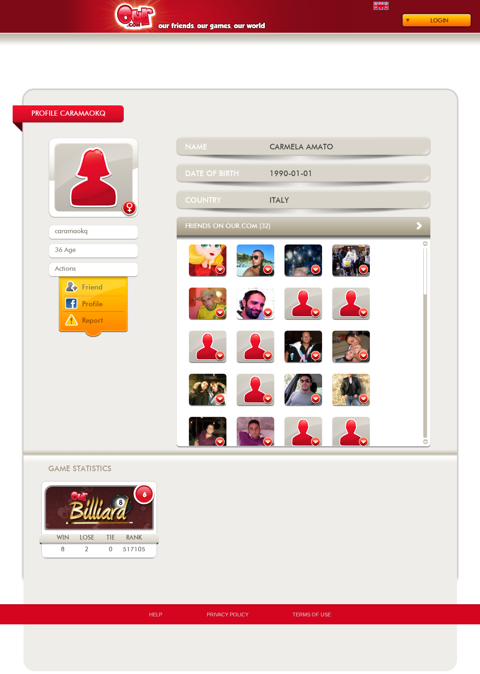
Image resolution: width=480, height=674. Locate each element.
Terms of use (311, 614)
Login (439, 20)
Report (92, 320)
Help (155, 614)
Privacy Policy (227, 614)
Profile (92, 304)
